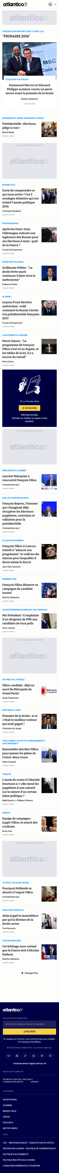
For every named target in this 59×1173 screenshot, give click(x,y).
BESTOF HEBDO (10, 1128)
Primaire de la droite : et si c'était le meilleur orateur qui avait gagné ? (19, 720)
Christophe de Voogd (11, 728)
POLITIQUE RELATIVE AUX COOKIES (19, 1160)
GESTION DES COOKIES (13, 1148)
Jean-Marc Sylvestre (11, 566)
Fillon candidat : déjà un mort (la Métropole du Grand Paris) (18, 689)
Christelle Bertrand (10, 484)
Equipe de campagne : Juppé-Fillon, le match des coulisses (20, 822)
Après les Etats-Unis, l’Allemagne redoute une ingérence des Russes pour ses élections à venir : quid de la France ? (20, 237)
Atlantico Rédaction (29, 99)
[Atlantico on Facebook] (25, 1055)
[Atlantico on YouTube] (50, 1055)
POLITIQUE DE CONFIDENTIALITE (41, 1148)
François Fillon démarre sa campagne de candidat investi (20, 589)
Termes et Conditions (31, 1041)
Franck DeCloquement (12, 249)
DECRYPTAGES (10, 1099)
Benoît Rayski (8, 132)
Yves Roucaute (9, 928)
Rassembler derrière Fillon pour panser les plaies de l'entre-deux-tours (20, 753)
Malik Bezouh (8, 800)
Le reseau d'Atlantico (13, 1082)
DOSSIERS (7, 1105)
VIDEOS (6, 1117)
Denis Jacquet (8, 628)
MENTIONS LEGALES (18, 1142)
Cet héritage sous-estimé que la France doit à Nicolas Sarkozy (20, 950)
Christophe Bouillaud (11, 211)
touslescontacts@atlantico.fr (29, 1063)
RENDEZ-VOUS (9, 1111)
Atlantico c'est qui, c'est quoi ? (18, 1079)
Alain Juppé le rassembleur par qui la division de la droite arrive (20, 919)
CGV (5, 1142)
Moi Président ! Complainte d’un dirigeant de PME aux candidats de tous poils (20, 619)
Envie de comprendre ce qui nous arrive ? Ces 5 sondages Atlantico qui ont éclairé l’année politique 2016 (20, 198)
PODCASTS (8, 1122)
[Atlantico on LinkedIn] (33, 1055)
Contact (35, 1082)
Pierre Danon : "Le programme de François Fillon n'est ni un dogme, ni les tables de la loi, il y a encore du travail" (20, 349)
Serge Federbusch (10, 698)
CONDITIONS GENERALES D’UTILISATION (21, 1165)
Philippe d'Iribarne (25, 800)
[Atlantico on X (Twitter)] (17, 1055)
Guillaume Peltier (9, 284)
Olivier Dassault (9, 762)
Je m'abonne (29, 408)
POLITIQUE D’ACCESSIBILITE (15, 1154)
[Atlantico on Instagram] (42, 1055)
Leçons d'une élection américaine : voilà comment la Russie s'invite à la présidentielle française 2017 (20, 310)
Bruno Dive (7, 831)
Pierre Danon (8, 361)
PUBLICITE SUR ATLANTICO (41, 1142)
